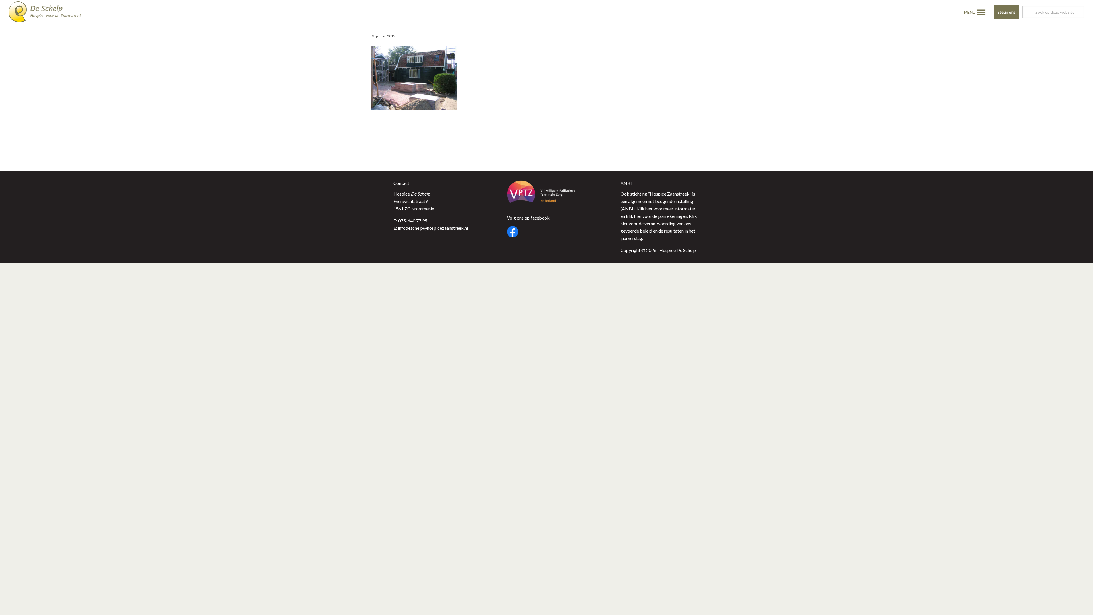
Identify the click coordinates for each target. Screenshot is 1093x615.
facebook (540, 217)
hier (649, 208)
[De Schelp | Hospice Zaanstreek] (50, 12)
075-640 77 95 (412, 220)
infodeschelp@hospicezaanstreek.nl (433, 228)
